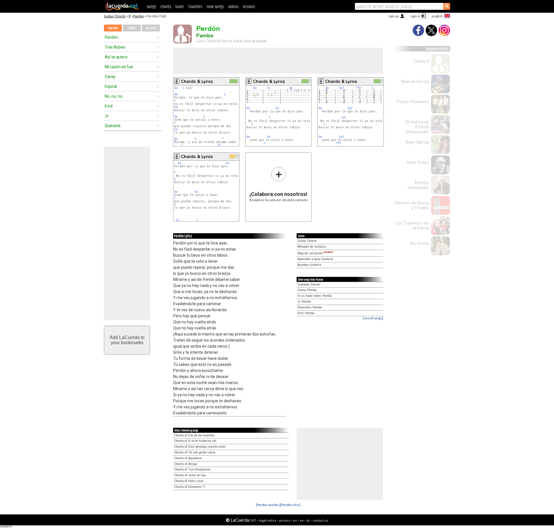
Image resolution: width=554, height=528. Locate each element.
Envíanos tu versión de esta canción (279, 184)
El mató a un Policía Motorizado (417, 127)
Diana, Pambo (307, 290)
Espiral (111, 86)
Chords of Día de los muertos (194, 435)
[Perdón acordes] (268, 505)
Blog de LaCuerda (315, 253)
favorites (195, 6)
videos (233, 6)
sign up (393, 16)
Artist (131, 28)
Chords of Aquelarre (188, 458)
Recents (151, 28)
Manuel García (415, 81)
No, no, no (113, 96)
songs (151, 6)
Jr (106, 116)
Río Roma (419, 243)
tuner (179, 6)
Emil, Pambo (305, 313)
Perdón (111, 37)
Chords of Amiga (185, 464)
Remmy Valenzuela (418, 185)
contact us (320, 520)
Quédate (113, 125)
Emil (109, 106)
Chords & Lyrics (197, 81)
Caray (110, 76)
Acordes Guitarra (309, 265)
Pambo (138, 16)
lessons (249, 6)
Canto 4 (421, 61)
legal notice (267, 520)
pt (308, 520)
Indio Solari (418, 162)
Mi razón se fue (119, 66)
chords (165, 6)
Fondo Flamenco (412, 101)
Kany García (417, 142)
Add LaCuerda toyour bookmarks (127, 340)
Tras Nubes (115, 47)
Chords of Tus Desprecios (192, 469)
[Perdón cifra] (290, 505)
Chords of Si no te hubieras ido (195, 441)
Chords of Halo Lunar (188, 481)
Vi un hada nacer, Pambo (314, 296)
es (295, 520)
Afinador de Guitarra (311, 247)
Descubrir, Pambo (309, 307)
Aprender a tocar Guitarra (315, 259)
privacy (284, 520)
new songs (215, 6)
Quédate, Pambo (308, 284)
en (302, 520)
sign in (415, 16)
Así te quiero (116, 57)
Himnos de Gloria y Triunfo (412, 205)
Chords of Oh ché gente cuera (194, 452)
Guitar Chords (115, 16)
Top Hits (113, 28)
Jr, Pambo (304, 301)
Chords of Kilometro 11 (189, 487)
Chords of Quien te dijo (190, 475)
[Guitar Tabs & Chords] (122, 9)
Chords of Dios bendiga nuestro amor (200, 447)
